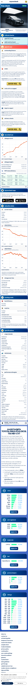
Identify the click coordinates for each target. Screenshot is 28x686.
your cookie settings (6, 653)
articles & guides (5, 638)
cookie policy (4, 651)
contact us (4, 636)
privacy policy (5, 649)
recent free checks (6, 642)
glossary (3, 657)
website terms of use (6, 666)
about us (3, 634)
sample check (5, 645)
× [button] (26, 673)
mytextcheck (5, 659)
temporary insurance (7, 640)
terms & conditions (6, 655)
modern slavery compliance (8, 668)
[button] (14, 681)
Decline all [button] (20, 683)
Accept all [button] (7, 683)
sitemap (3, 672)
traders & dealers (6, 647)
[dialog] (14, 679)
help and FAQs (5, 670)
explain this (14, 512)
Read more (9, 679)
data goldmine (5, 662)
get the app (4, 664)
